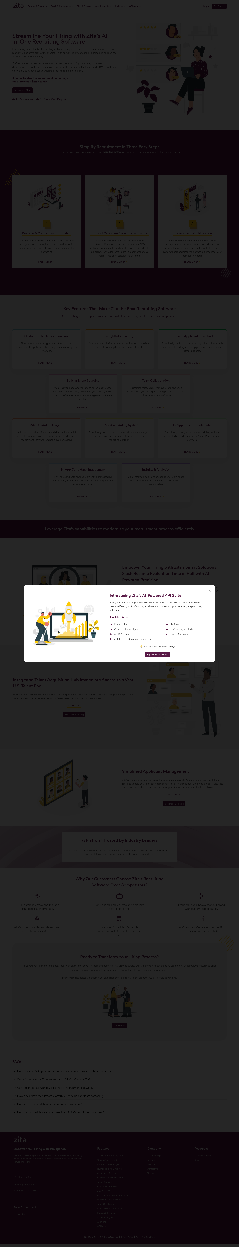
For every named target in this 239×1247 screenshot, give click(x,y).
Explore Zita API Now (157, 654)
